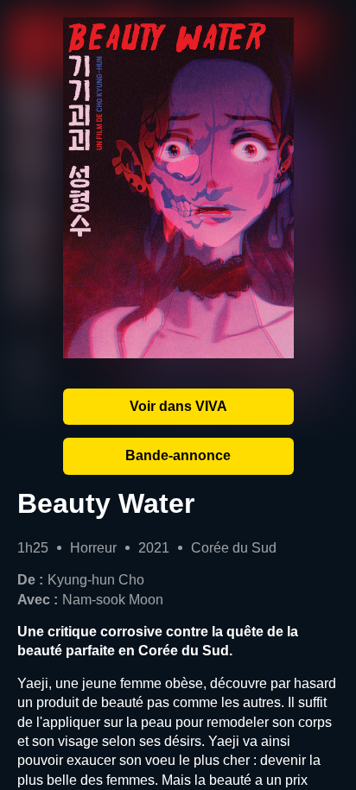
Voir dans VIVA (178, 406)
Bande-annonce (178, 455)
